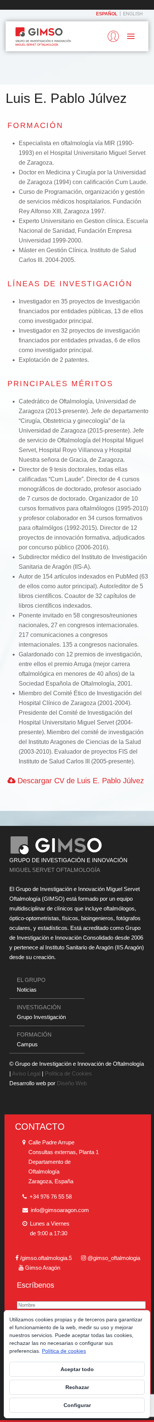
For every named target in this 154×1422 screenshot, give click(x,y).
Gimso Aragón (42, 1267)
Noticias (27, 989)
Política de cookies (64, 1351)
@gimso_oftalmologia (113, 1258)
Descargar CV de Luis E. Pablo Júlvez (79, 780)
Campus (27, 1044)
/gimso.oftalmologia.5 (46, 1258)
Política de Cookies (68, 1073)
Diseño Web (72, 1083)
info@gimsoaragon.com (60, 1210)
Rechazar (77, 1387)
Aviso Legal (26, 1073)
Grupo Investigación (41, 1017)
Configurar (77, 1405)
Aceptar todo (77, 1369)
